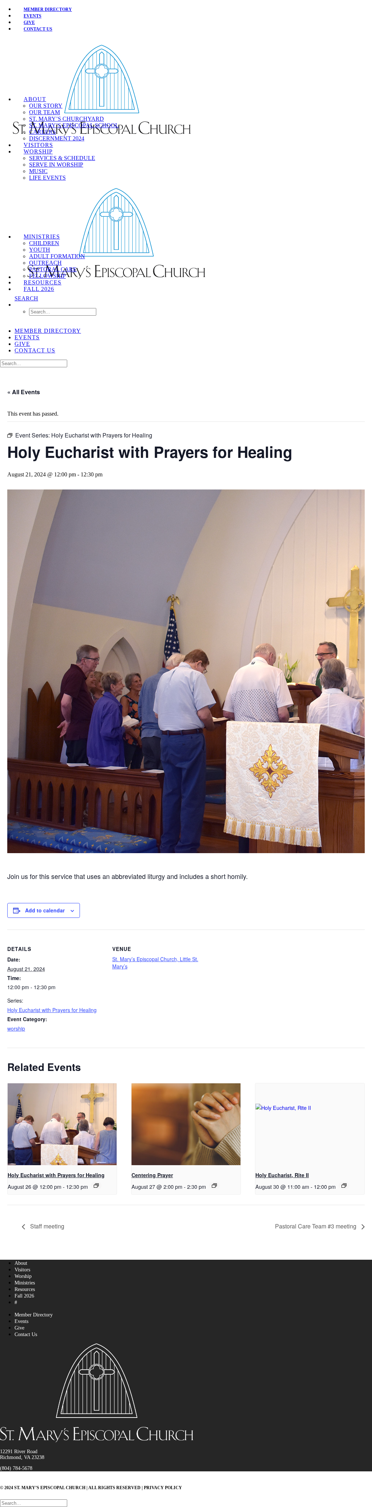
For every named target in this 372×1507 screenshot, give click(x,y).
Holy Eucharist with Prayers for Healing (52, 1010)
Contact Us (38, 29)
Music (38, 171)
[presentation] (62, 1124)
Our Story (45, 106)
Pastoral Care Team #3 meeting (316, 1226)
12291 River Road (18, 1451)
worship (16, 1028)
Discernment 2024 (56, 138)
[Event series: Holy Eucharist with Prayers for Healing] (96, 1185)
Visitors (38, 145)
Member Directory (48, 9)
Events (27, 337)
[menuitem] (193, 9)
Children (44, 243)
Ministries (42, 236)
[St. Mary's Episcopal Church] (186, 67)
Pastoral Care (53, 269)
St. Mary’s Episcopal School (74, 125)
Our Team (44, 112)
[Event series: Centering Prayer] (214, 1185)
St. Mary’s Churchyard (66, 119)
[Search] (33, 363)
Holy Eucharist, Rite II (282, 1175)
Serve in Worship (56, 164)
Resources (42, 282)
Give (22, 344)
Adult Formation (57, 256)
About (35, 99)
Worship (38, 151)
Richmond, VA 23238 (22, 1457)
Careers (42, 132)
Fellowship (47, 276)
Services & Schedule (62, 158)
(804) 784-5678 (16, 1468)
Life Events (47, 178)
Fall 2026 (39, 289)
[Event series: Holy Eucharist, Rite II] (344, 1185)
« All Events (23, 392)
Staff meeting (46, 1226)
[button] (26, 298)
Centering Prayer (152, 1175)
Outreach (45, 263)
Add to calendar (45, 910)
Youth (39, 250)
